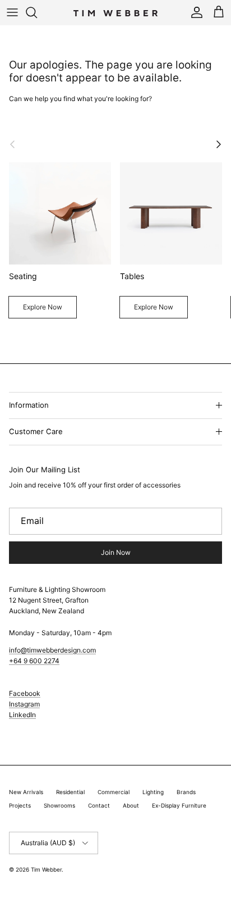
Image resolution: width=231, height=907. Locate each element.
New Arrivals (26, 792)
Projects (20, 805)
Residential (70, 792)
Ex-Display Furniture (179, 805)
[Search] (37, 12)
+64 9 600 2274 (34, 661)
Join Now (116, 552)
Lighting (153, 792)
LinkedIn (22, 714)
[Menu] (12, 12)
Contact (99, 805)
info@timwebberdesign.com (52, 650)
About (131, 805)
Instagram (24, 704)
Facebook (24, 693)
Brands (186, 792)
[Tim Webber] (115, 12)
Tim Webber (46, 869)
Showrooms (59, 805)
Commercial (114, 792)
